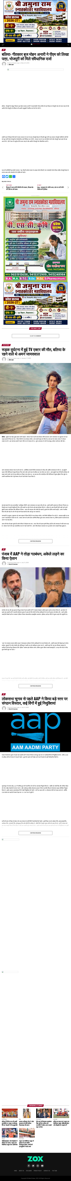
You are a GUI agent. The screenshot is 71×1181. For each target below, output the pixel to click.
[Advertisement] (35, 123)
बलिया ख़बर (11, 64)
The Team (54, 1171)
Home (15, 1171)
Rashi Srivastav (13, 564)
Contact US (47, 1171)
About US (21, 1171)
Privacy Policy (38, 1171)
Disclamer (29, 1171)
